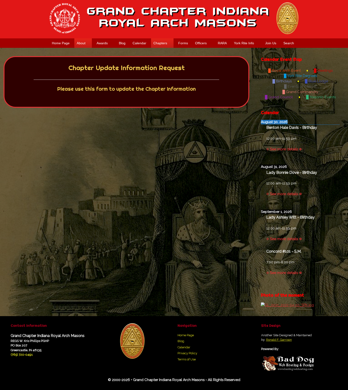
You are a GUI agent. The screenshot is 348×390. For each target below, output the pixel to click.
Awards (102, 43)
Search (288, 43)
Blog (122, 43)
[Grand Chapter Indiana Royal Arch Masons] (174, 18)
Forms (183, 43)
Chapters (160, 43)
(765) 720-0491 (22, 354)
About (81, 43)
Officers (201, 43)
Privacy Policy (187, 353)
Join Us (270, 43)
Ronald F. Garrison (279, 339)
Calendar (139, 43)
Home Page (61, 43)
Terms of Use (187, 359)
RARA (222, 43)
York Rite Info (244, 43)
